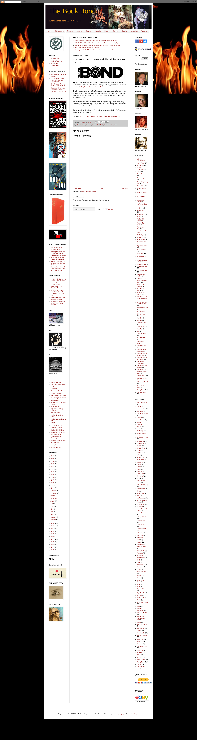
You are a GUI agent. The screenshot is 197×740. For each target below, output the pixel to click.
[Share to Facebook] (106, 122)
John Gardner (55, 406)
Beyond (115, 31)
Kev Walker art (141, 529)
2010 (52, 531)
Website (144, 31)
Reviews (139, 595)
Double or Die (141, 210)
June (52, 506)
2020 (52, 472)
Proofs (139, 578)
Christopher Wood (142, 437)
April (52, 512)
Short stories (140, 628)
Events (94, 125)
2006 (52, 542)
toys (138, 669)
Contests (139, 450)
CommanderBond (56, 391)
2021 (52, 469)
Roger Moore (141, 597)
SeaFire (139, 320)
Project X (139, 575)
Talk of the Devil (141, 337)
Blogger (136, 714)
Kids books (140, 533)
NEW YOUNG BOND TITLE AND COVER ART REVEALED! (100, 116)
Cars (138, 428)
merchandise (141, 666)
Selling (139, 622)
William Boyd (141, 659)
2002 (52, 550)
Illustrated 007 (55, 400)
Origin (138, 560)
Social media (141, 633)
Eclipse (139, 464)
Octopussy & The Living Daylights (142, 297)
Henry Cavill (140, 493)
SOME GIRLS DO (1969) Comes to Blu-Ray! (58, 298)
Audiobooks (140, 420)
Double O (140, 208)
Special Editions (142, 635)
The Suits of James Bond (58, 440)
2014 (52, 488)
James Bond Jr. (141, 256)
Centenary (140, 431)
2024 (52, 461)
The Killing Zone (142, 345)
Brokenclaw (140, 165)
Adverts (139, 406)
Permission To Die (142, 308)
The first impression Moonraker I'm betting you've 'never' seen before (96, 40)
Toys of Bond (55, 442)
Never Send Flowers (140, 285)
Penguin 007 (141, 565)
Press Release (141, 571)
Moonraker (140, 278)
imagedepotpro (120, 714)
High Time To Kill (142, 246)
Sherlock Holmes (142, 624)
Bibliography (59, 31)
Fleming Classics (56, 59)
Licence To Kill (141, 264)
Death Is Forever (142, 192)
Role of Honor (141, 314)
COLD (139, 171)
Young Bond (114, 125)
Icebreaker (140, 254)
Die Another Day (142, 204)
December (54, 490)
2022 (52, 467)
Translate (111, 209)
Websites (139, 657)
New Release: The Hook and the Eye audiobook (58, 84)
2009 (52, 534)
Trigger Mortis (141, 376)
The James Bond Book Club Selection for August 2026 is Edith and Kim (58, 90)
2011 (52, 528)
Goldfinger (140, 237)
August (53, 501)
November (54, 493)
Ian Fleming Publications (58, 398)
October (53, 496)
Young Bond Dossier (57, 445)
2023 (52, 464)
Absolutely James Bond (58, 384)
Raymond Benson (56, 425)
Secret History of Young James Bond (142, 618)
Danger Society (141, 188)
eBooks (139, 664)
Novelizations (141, 558)
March (53, 514)
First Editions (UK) (142, 485)
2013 (52, 523)
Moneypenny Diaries (141, 275)
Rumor (139, 600)
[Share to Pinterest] (108, 122)
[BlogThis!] (101, 122)
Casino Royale (141, 178)
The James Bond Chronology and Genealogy (56, 436)
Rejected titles (141, 593)
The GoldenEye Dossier (58, 432)
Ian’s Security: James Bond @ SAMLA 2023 (57, 258)
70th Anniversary (142, 402)
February (53, 517)
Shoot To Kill (100, 125)
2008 (52, 536)
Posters (139, 569)
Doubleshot (140, 214)
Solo (138, 331)
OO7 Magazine (55, 413)
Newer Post (77, 188)
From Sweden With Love (58, 395)
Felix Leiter (140, 474)
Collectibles (140, 441)
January (53, 520)
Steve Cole (107, 125)
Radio (138, 586)
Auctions (139, 417)
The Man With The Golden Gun (142, 354)
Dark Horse (140, 460)
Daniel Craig (141, 457)
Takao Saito (140, 641)
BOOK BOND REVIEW (141, 425)
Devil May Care (141, 196)
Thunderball (140, 369)
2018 (52, 477)
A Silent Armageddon (141, 159)
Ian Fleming (140, 498)
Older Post (124, 188)
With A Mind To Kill (142, 382)
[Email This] (99, 122)
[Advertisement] (56, 659)
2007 (52, 539)
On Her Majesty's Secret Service (142, 303)
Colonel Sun (140, 186)
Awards (139, 422)
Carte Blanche (141, 174)
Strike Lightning (141, 333)
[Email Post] (95, 122)
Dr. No (139, 217)
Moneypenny (141, 551)
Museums (140, 553)
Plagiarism (140, 567)
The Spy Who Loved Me (141, 362)
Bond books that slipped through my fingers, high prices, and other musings (98, 45)
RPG (138, 584)
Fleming (70, 31)
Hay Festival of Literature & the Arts (93, 87)
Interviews (140, 506)
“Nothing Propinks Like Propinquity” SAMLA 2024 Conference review (58, 253)
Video (138, 655)
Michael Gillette (141, 547)
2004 (52, 547)
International (140, 504)
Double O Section (56, 393)
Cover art (88, 125)
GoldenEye (140, 235)
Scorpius (139, 318)
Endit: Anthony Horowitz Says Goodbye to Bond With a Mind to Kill (58, 268)
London (139, 542)
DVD (138, 455)
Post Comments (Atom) (88, 192)
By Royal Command (140, 168)
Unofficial (140, 652)
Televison (140, 644)
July (52, 504)
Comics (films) (141, 448)
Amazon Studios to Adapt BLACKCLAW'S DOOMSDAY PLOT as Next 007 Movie (58, 285)
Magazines (140, 544)
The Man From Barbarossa (141, 350)
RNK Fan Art (54, 423)
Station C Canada (56, 427)
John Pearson (141, 525)
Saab (138, 606)
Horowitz (98, 31)
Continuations (55, 66)
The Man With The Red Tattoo (142, 358)
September (54, 498)
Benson (88, 31)
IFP (138, 495)
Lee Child (140, 537)
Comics (124, 31)
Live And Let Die (142, 270)
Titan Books (140, 650)
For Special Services (140, 219)
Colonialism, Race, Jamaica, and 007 (56, 248)
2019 (52, 475)
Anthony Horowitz (142, 413)
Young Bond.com (56, 447)
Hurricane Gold (141, 250)
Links (138, 540)
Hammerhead (141, 239)
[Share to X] (104, 122)
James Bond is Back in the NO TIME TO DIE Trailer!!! (58, 303)
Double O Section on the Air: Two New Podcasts (58, 279)
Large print (140, 535)
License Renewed (142, 266)
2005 (52, 544)
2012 (52, 526)
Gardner (79, 31)
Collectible (134, 31)
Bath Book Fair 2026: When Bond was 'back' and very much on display (96, 43)
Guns (138, 491)
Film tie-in (140, 476)
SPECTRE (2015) (142, 602)
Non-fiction (140, 555)
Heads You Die (141, 242)
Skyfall (139, 631)
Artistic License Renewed (55, 387)
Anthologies (140, 411)
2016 (52, 483)
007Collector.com (56, 382)
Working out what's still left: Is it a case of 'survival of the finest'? (94, 50)
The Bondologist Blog (57, 430)
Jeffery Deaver (141, 517)
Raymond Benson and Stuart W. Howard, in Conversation (58, 80)
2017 (52, 480)
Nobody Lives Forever (141, 293)
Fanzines (139, 471)
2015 (52, 485)
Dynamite (140, 462)
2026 (52, 456)
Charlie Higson (81, 125)
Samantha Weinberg (140, 609)
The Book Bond (72, 11)
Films (138, 478)
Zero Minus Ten (141, 392)
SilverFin (139, 329)
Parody (139, 562)
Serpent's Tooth (141, 323)
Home (49, 31)
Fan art (139, 469)
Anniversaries (141, 409)
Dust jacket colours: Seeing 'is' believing (87, 47)
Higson (106, 31)
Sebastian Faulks (142, 612)
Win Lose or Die (142, 378)
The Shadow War (142, 646)
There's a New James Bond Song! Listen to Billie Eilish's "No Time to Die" (58, 292)
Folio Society (141, 488)
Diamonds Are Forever (141, 201)
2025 (52, 458)
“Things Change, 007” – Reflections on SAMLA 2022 (58, 263)
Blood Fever (140, 163)
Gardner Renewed (56, 61)
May (52, 509)
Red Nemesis (141, 312)
